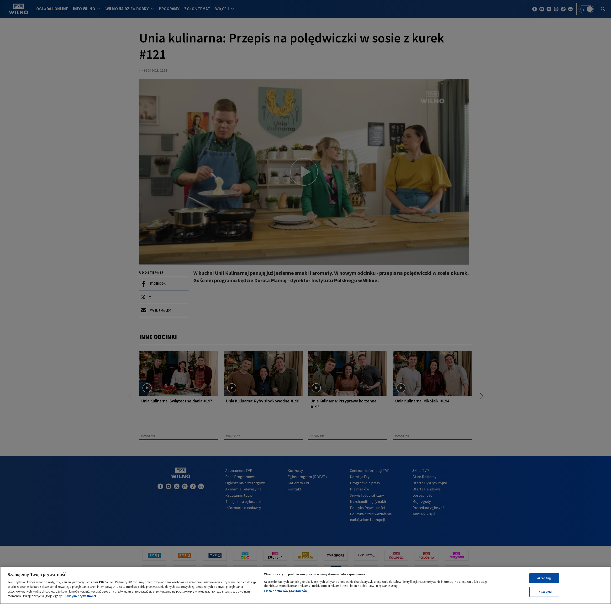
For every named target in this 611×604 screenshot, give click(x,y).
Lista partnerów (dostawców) (286, 591)
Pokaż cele (544, 592)
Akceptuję (544, 578)
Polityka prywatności (80, 596)
